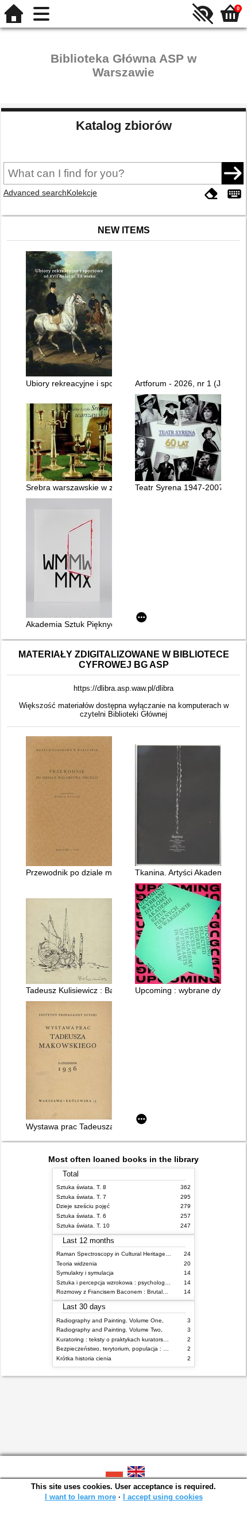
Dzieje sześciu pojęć (83, 1206)
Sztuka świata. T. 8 (81, 1187)
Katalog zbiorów (124, 125)
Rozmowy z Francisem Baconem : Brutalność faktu (123, 1292)
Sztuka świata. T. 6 (81, 1216)
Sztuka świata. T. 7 (81, 1197)
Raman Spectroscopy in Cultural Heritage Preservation (128, 1254)
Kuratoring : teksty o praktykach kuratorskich (114, 1339)
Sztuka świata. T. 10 (83, 1225)
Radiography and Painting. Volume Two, (109, 1329)
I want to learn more (80, 1497)
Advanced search (35, 192)
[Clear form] (211, 194)
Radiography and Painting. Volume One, (110, 1320)
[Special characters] (234, 194)
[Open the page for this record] (72, 315)
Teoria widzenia (76, 1263)
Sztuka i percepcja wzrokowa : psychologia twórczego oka (133, 1282)
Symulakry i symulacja (85, 1273)
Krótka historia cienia (83, 1358)
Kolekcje (82, 192)
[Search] (233, 173)
